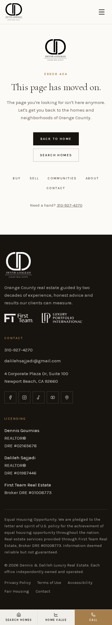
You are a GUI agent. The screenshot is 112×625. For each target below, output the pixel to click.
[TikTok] (39, 397)
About (92, 178)
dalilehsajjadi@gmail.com (32, 360)
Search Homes (56, 155)
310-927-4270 (69, 205)
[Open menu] (102, 12)
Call (93, 620)
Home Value (56, 620)
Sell (34, 178)
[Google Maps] (67, 397)
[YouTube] (53, 397)
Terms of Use (49, 582)
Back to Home (56, 139)
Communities (62, 178)
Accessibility (80, 582)
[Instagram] (24, 397)
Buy (17, 178)
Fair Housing (16, 591)
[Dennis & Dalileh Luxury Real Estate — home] (14, 12)
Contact (56, 188)
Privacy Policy (17, 582)
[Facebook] (10, 397)
